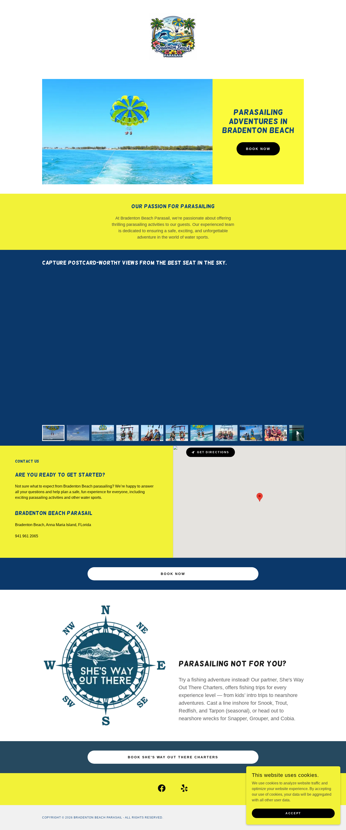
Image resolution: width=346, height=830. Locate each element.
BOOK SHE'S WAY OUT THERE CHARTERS (173, 757)
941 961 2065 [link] (26, 536)
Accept (293, 813)
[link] (173, 36)
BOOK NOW (258, 149)
